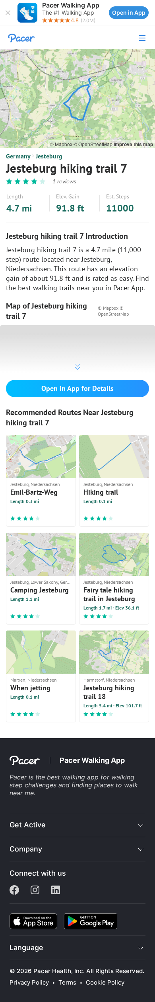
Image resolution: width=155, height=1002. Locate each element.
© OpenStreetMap (94, 144)
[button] (8, 12)
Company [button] (26, 849)
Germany (18, 156)
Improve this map (133, 144)
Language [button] (26, 947)
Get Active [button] (28, 825)
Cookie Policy (105, 982)
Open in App (128, 12)
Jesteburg (49, 156)
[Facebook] (14, 890)
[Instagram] (35, 890)
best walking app (74, 777)
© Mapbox (62, 144)
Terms (67, 982)
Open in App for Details (77, 388)
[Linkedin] (55, 890)
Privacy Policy (29, 982)
